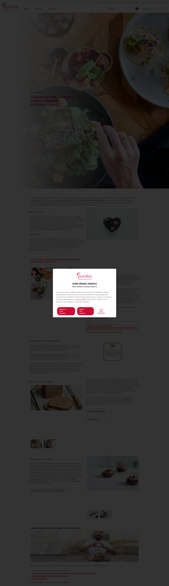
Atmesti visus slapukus (82, 311)
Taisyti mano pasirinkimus (101, 311)
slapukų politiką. (81, 299)
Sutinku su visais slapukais (62, 311)
